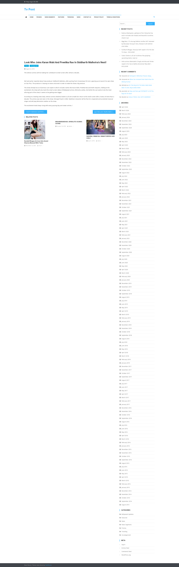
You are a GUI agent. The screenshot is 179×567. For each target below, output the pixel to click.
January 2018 (126, 363)
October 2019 (126, 290)
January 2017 (126, 404)
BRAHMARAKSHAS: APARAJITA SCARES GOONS (68, 122)
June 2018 (125, 345)
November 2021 (126, 204)
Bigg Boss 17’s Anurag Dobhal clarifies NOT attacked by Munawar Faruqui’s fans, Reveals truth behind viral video (138, 43)
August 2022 (125, 173)
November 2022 (126, 162)
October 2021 (126, 207)
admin (70, 126)
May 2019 (125, 307)
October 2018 (126, 332)
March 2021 (125, 231)
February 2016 (126, 442)
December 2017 (126, 366)
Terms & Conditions (113, 17)
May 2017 (125, 390)
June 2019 (125, 304)
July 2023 (124, 135)
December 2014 (126, 491)
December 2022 (126, 159)
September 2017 (127, 377)
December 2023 (126, 121)
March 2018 (125, 356)
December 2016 (126, 408)
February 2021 (126, 235)
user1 (40, 145)
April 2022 (125, 186)
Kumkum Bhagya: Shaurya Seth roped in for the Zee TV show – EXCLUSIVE (138, 51)
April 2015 (125, 477)
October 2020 (126, 249)
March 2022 (125, 190)
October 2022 (126, 166)
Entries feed (125, 548)
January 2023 (126, 155)
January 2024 (126, 117)
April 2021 (125, 228)
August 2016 (125, 422)
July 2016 (124, 425)
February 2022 (126, 193)
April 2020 (125, 269)
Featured (61, 17)
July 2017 (124, 384)
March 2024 (125, 110)
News (78, 17)
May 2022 (125, 183)
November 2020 (126, 245)
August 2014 (125, 505)
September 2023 (127, 128)
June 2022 (125, 179)
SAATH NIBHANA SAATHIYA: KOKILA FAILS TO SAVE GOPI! (37, 112)
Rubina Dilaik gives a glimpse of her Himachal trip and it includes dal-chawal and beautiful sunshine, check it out (137, 35)
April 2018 (125, 352)
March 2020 (125, 273)
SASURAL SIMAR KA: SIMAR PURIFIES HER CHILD (100, 137)
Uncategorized (34, 65)
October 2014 (126, 498)
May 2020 (125, 266)
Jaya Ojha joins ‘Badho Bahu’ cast (104, 112)
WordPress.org (126, 555)
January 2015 (126, 487)
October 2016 (126, 415)
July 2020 (124, 259)
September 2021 (127, 211)
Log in (123, 544)
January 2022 (126, 197)
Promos (39, 17)
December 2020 (126, 242)
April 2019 (125, 311)
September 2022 (127, 169)
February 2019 (126, 318)
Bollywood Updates (128, 514)
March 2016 (125, 439)
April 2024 (125, 107)
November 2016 (126, 411)
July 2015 (124, 467)
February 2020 (126, 276)
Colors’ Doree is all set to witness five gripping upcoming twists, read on (136, 57)
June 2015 (125, 470)
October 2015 (126, 456)
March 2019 (125, 314)
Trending (70, 17)
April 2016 (125, 435)
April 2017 (125, 394)
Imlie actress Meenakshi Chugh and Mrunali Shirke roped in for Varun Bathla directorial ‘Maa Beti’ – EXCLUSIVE (138, 64)
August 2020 (125, 256)
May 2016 (125, 432)
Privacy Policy (99, 17)
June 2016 (125, 429)
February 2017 (126, 401)
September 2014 (127, 501)
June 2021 (125, 221)
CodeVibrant (48, 565)
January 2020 (126, 280)
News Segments (50, 17)
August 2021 (125, 214)
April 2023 (125, 145)
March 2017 (125, 397)
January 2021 (126, 238)
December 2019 (126, 283)
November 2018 (126, 328)
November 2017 (126, 370)
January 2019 (126, 321)
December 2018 (126, 325)
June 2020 (125, 262)
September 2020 (127, 252)
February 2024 (126, 114)
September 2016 (127, 418)
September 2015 (127, 460)
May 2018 (125, 349)
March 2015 (125, 480)
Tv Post (29, 9)
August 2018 (125, 339)
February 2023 (126, 152)
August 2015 (125, 463)
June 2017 (125, 387)
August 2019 (125, 297)
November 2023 (126, 124)
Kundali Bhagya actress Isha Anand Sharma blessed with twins (36, 142)
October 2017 (126, 373)
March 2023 (125, 148)
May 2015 (125, 473)
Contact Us (87, 17)
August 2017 (125, 380)
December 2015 (126, 449)
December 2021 (126, 200)
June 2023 (125, 138)
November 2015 (126, 453)
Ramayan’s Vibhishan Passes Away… (140, 76)
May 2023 (125, 141)
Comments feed (126, 551)
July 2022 (124, 176)
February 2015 (126, 484)
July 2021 (124, 218)
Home (31, 17)
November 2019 (126, 287)
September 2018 (127, 335)
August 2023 (125, 131)
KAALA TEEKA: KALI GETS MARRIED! (140, 97)
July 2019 (124, 301)
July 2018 (124, 342)
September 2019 (127, 294)
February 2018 (126, 359)
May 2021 (125, 224)
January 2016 (126, 446)
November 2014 (126, 494)
